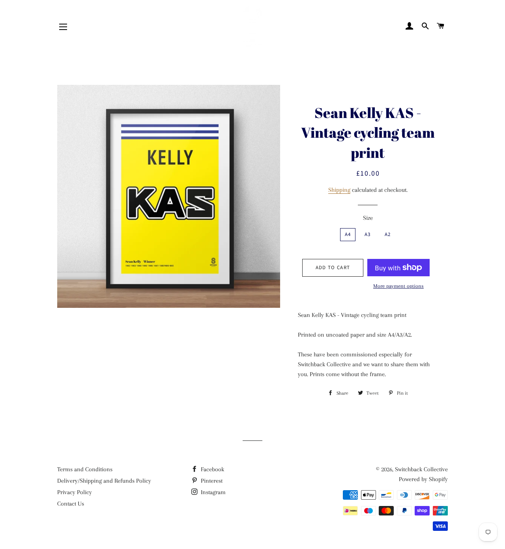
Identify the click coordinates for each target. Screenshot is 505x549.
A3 (368, 234)
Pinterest (211, 480)
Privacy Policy (74, 492)
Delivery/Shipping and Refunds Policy (104, 480)
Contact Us (70, 503)
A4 (348, 234)
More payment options (398, 286)
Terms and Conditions (84, 469)
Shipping (339, 189)
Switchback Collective (421, 469)
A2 (388, 234)
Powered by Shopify (423, 479)
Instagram (212, 492)
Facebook (211, 469)
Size (368, 217)
